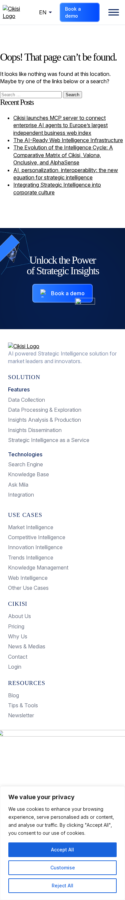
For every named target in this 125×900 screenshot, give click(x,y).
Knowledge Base (28, 474)
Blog (13, 695)
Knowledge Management (38, 567)
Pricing (16, 626)
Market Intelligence (30, 527)
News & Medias (26, 646)
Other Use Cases (28, 587)
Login (14, 666)
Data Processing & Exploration (44, 409)
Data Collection (26, 399)
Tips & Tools (23, 705)
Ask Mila (18, 484)
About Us (19, 616)
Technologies (25, 454)
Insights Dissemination (35, 430)
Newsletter (21, 715)
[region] (62, 843)
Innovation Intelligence (35, 547)
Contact (17, 656)
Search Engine (25, 464)
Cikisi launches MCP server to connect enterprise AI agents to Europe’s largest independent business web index (60, 125)
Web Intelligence (28, 577)
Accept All (62, 849)
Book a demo (73, 12)
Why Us (17, 636)
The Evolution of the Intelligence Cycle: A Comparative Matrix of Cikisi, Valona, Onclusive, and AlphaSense (63, 155)
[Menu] (113, 12)
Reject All (62, 885)
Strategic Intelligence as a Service (48, 440)
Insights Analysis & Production (44, 419)
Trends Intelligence (30, 557)
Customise (62, 867)
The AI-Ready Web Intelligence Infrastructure (68, 140)
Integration (21, 494)
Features (19, 389)
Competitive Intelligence (36, 537)
